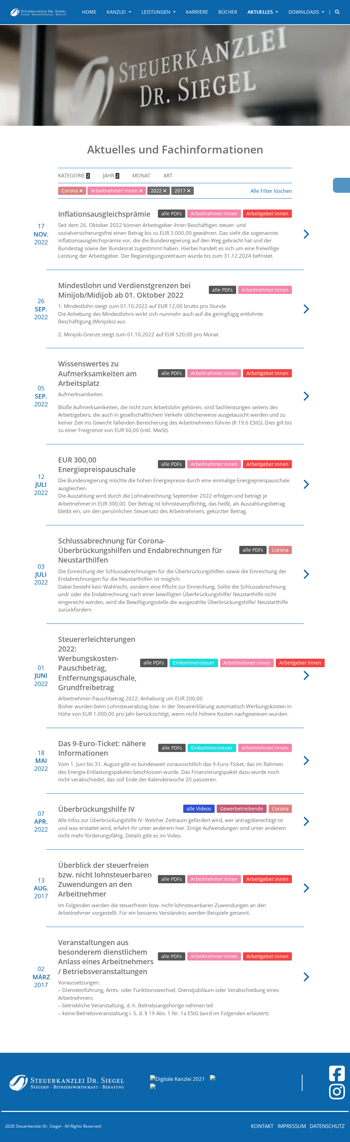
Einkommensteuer (194, 663)
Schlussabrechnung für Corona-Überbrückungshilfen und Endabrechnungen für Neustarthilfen (140, 550)
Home (89, 12)
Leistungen (157, 12)
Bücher (227, 12)
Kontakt (262, 1126)
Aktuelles (260, 12)
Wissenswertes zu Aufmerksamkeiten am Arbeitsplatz (97, 373)
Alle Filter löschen (271, 190)
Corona (280, 550)
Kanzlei (117, 12)
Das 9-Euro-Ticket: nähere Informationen (102, 748)
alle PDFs (171, 214)
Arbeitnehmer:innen (214, 214)
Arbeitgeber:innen (267, 214)
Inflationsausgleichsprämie (104, 214)
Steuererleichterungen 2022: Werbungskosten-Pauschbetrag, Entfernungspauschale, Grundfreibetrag (97, 663)
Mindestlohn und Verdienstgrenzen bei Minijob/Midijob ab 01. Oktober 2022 (124, 290)
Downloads (304, 12)
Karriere (197, 12)
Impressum (292, 1126)
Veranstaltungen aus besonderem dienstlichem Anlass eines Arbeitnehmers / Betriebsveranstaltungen (105, 957)
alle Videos (199, 809)
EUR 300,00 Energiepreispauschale (97, 464)
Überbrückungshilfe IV (96, 809)
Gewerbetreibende (241, 809)
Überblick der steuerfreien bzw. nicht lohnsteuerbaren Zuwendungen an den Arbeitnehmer (105, 879)
